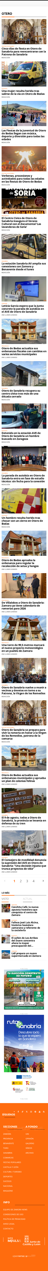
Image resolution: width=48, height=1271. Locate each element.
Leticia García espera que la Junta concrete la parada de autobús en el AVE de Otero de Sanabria (23, 308)
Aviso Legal (9, 1224)
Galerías (30, 1143)
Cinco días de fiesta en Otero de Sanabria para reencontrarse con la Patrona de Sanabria (24, 51)
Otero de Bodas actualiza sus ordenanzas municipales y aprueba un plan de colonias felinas (24, 778)
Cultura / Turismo (12, 1171)
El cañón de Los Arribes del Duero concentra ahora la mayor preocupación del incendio (24, 943)
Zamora (7, 1134)
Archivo (30, 1153)
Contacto (8, 1228)
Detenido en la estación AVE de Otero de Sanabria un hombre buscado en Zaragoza (21, 436)
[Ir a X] (27, 1112)
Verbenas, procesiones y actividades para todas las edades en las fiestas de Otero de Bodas (23, 178)
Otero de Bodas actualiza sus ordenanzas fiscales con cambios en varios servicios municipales (24, 351)
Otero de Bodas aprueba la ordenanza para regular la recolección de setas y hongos (20, 563)
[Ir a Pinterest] (35, 1112)
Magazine (8, 1191)
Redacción (6, 58)
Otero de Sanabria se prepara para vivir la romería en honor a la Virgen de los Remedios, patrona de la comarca (24, 734)
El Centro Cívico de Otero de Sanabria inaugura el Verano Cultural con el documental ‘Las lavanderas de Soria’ (21, 222)
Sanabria (7, 1153)
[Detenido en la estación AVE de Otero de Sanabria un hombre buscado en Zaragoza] (24, 416)
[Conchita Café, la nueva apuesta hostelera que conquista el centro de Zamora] (6, 908)
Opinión (30, 1138)
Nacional (8, 1186)
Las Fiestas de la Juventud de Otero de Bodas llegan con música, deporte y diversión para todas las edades (24, 135)
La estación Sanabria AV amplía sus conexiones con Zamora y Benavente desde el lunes (24, 266)
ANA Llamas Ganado (9, 315)
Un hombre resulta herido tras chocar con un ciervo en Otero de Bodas (22, 520)
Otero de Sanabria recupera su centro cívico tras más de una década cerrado (21, 393)
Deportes (8, 1176)
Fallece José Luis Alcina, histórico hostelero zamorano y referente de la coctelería (25, 926)
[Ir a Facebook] (18, 1112)
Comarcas (8, 1157)
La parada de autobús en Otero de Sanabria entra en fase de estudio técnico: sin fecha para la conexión (23, 478)
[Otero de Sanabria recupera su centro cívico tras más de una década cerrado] (24, 373)
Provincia (8, 1138)
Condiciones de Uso (13, 1214)
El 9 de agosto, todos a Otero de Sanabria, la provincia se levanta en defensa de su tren (24, 820)
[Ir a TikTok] (22, 1112)
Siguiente (43, 881)
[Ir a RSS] (44, 1112)
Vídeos (29, 1148)
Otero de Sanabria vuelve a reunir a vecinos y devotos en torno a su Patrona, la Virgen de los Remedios (24, 690)
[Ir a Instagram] (31, 1112)
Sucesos (7, 1181)
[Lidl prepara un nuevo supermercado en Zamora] (6, 954)
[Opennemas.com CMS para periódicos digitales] (24, 1256)
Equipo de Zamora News (15, 1209)
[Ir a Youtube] (39, 1112)
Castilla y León (10, 1167)
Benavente (8, 1143)
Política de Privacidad (14, 1219)
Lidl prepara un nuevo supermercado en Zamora (26, 955)
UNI (27, 1134)
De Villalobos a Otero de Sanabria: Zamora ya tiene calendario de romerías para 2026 (23, 605)
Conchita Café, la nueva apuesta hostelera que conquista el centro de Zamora (25, 910)
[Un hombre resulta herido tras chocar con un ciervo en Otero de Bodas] (24, 500)
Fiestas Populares (12, 1162)
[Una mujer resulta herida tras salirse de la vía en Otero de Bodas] (24, 74)
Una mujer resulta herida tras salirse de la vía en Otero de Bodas (23, 92)
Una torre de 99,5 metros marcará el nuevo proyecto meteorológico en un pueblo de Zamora (23, 648)
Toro (5, 1148)
